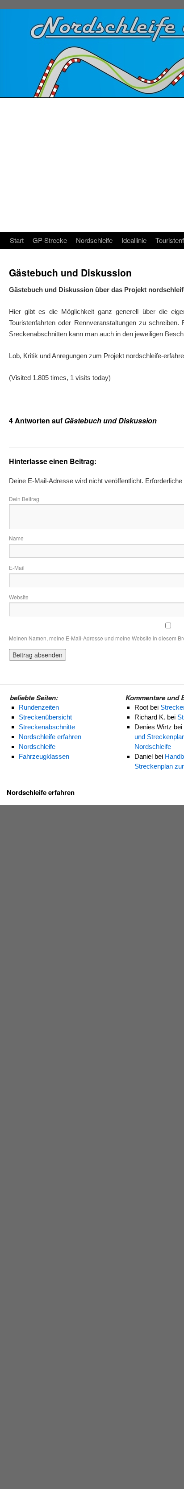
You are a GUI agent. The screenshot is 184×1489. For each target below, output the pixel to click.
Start (17, 240)
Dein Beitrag (24, 498)
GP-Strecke (50, 240)
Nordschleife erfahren (41, 792)
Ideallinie (133, 240)
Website (19, 597)
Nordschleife (94, 240)
